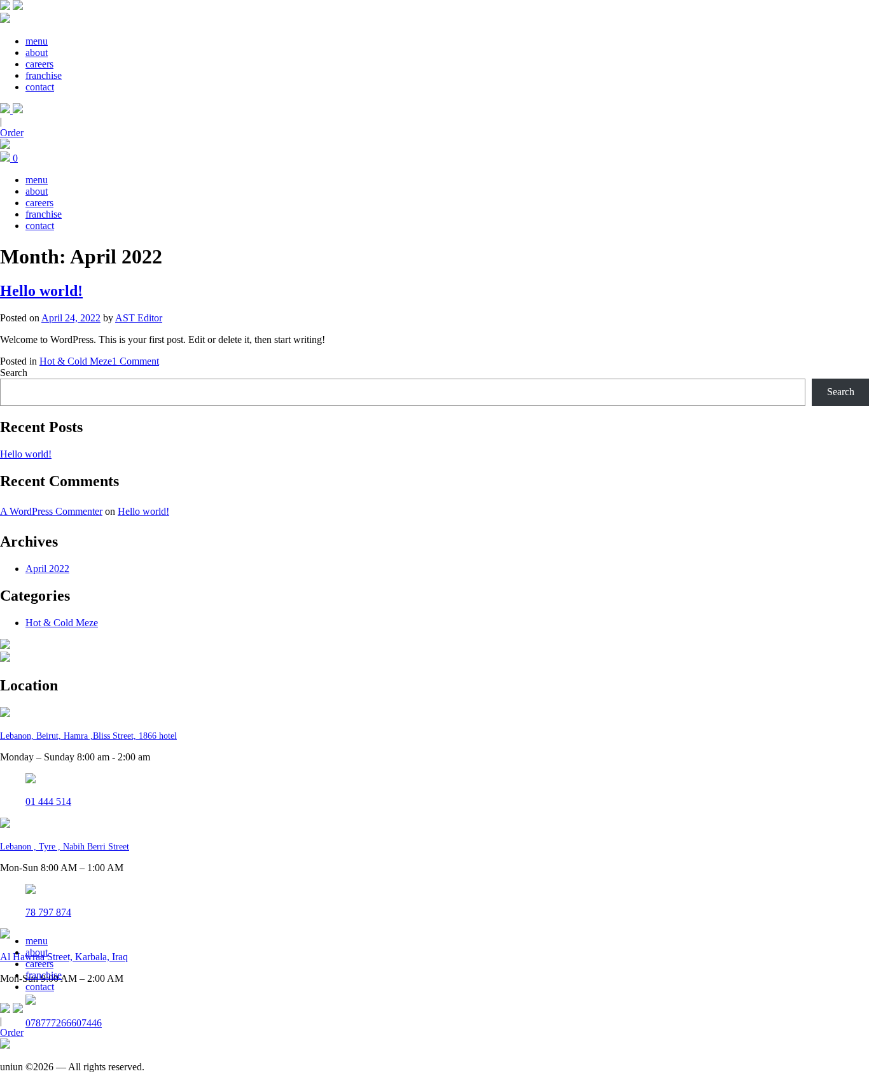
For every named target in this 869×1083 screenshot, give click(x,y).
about (36, 52)
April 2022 (47, 568)
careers (39, 64)
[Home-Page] (5, 6)
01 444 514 (48, 801)
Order (12, 132)
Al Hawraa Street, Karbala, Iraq (64, 956)
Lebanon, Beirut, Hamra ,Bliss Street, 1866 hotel (88, 736)
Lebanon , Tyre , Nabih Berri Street (64, 846)
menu (36, 41)
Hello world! (41, 291)
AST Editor (138, 317)
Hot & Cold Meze (75, 361)
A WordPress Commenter (51, 511)
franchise (43, 75)
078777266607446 (63, 1022)
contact (39, 86)
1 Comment (135, 361)
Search (13, 372)
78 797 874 (48, 912)
